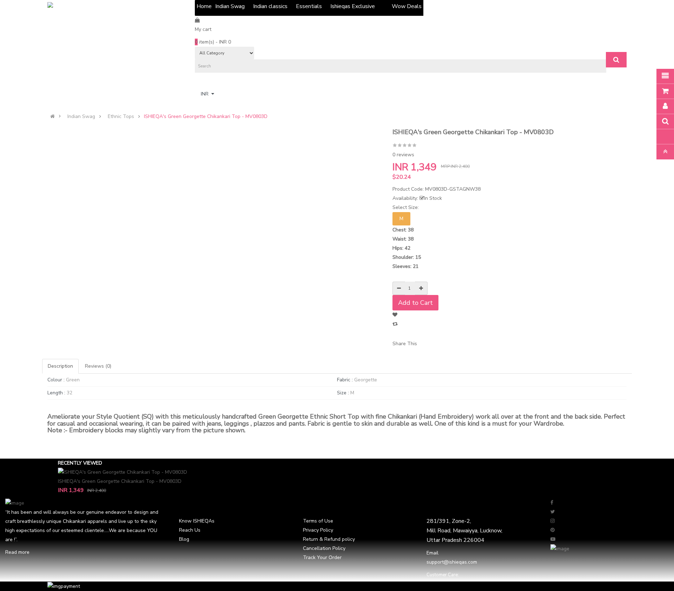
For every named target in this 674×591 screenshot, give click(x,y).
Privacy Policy (318, 530)
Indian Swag (81, 116)
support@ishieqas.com (452, 562)
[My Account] (198, 82)
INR (206, 94)
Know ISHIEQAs (196, 521)
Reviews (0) (98, 366)
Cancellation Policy (324, 548)
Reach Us (189, 530)
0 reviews (403, 154)
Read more (17, 552)
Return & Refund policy (329, 539)
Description (60, 366)
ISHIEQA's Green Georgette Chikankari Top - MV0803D (205, 116)
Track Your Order (322, 557)
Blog (184, 539)
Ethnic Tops (121, 116)
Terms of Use (318, 521)
